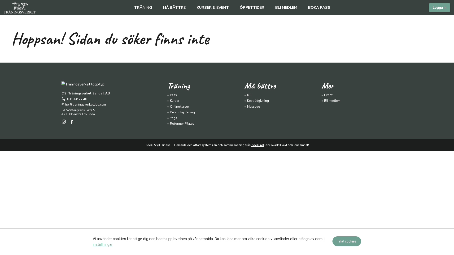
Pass (173, 95)
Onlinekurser (179, 106)
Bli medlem (332, 100)
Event (328, 95)
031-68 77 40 (77, 99)
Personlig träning (182, 112)
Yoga (173, 118)
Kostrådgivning (258, 100)
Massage (253, 106)
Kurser (174, 100)
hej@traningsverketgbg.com (85, 104)
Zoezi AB (257, 145)
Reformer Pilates (182, 123)
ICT (249, 95)
